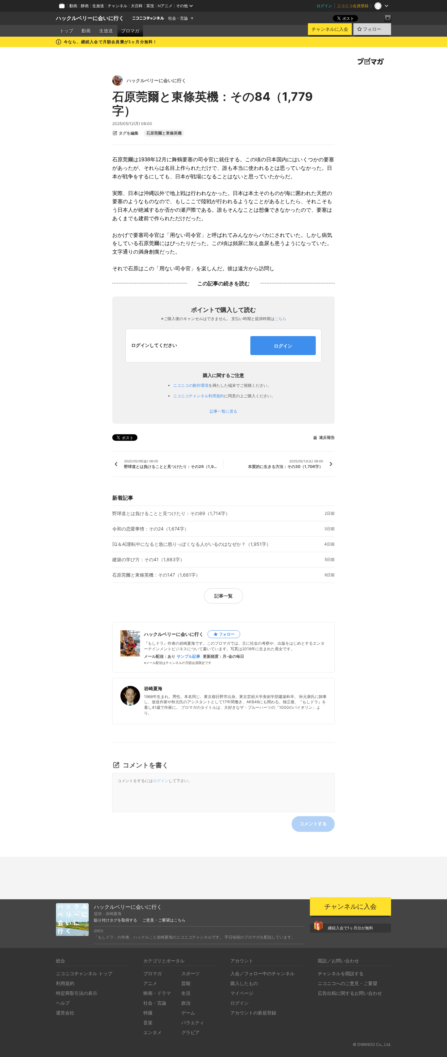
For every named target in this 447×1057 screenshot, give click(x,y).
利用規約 (65, 983)
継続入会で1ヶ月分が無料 (350, 927)
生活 (185, 993)
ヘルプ (63, 1003)
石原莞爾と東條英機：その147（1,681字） (156, 575)
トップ (66, 30)
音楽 (147, 1022)
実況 (150, 5)
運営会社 (65, 1012)
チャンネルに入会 (330, 29)
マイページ (241, 993)
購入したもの (244, 983)
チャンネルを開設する (341, 973)
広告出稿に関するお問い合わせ (350, 993)
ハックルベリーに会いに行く (90, 18)
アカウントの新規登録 (253, 1012)
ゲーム (188, 1012)
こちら (280, 318)
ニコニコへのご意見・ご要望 (347, 983)
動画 (73, 5)
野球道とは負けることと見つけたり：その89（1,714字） (171, 513)
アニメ (150, 983)
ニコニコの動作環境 (190, 385)
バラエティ (192, 1022)
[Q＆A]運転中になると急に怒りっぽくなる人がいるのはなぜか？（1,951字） (191, 544)
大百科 (137, 5)
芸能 (185, 983)
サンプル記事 (188, 656)
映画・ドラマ (157, 993)
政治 (185, 1003)
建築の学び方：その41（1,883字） (148, 559)
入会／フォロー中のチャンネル (262, 973)
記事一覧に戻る (223, 411)
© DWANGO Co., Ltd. (372, 1044)
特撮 (147, 1012)
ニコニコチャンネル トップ (84, 973)
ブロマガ (130, 30)
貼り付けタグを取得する (115, 920)
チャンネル (117, 5)
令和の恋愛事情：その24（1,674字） (150, 529)
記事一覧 (223, 596)
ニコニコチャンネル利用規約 (198, 395)
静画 (85, 5)
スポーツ (190, 973)
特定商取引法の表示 (76, 993)
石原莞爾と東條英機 (164, 133)
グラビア (190, 1032)
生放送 (98, 5)
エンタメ (152, 1032)
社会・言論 (178, 18)
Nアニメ (165, 5)
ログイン (324, 5)
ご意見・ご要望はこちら (164, 920)
